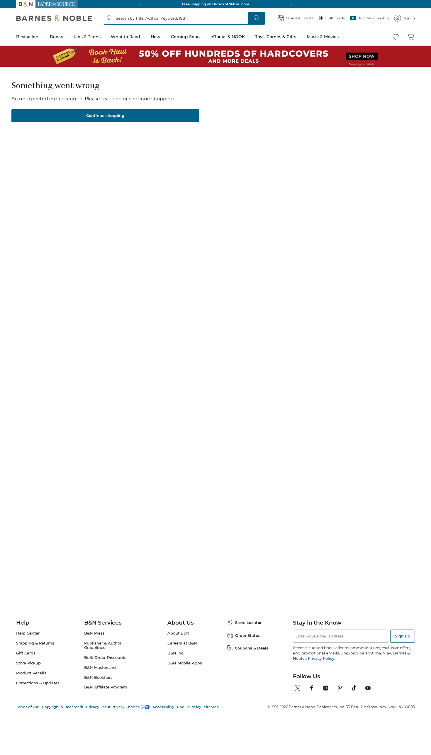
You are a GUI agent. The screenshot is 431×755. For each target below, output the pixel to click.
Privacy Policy (321, 658)
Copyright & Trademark (62, 707)
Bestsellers (27, 36)
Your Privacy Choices (121, 707)
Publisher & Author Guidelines (102, 645)
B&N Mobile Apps (184, 663)
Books (56, 36)
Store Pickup (28, 663)
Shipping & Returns (35, 643)
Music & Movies (323, 36)
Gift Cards (25, 653)
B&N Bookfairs (98, 677)
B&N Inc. (175, 653)
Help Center (28, 633)
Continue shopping (105, 115)
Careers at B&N (182, 643)
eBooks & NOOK (228, 36)
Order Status (247, 635)
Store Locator (248, 622)
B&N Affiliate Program (105, 687)
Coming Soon (185, 36)
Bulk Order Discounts (105, 657)
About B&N (178, 633)
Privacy (92, 707)
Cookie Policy (189, 707)
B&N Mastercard (100, 667)
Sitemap (211, 707)
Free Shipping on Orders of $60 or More (215, 4)
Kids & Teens (87, 36)
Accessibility (163, 707)
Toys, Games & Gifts (275, 36)
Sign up (402, 636)
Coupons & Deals (251, 648)
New (155, 36)
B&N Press (94, 633)
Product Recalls (31, 673)
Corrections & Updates (38, 683)
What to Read (125, 36)
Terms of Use (27, 707)
